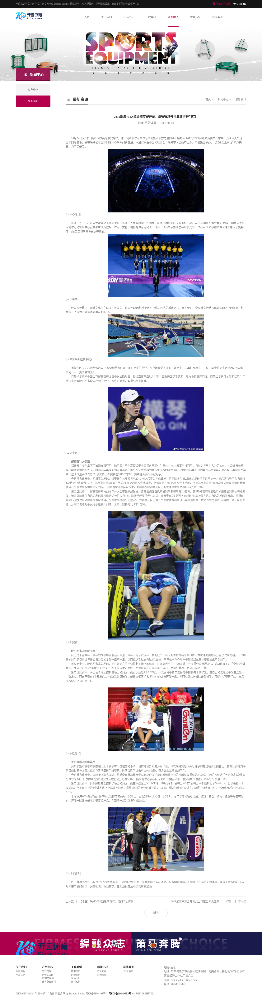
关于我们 (106, 17)
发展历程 (20, 971)
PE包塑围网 (48, 978)
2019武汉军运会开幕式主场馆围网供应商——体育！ (208, 901)
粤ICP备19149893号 (96, 993)
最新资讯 (240, 99)
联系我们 (217, 17)
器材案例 (75, 981)
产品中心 (128, 17)
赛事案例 (75, 971)
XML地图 (128, 971)
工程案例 (151, 17)
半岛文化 (20, 975)
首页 (87, 17)
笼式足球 (46, 971)
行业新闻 (101, 971)
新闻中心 (173, 17)
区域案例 (75, 975)
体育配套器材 (49, 981)
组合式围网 (48, 975)
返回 (156, 912)
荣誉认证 (195, 17)
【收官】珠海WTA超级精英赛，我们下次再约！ (101, 901)
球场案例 (75, 978)
